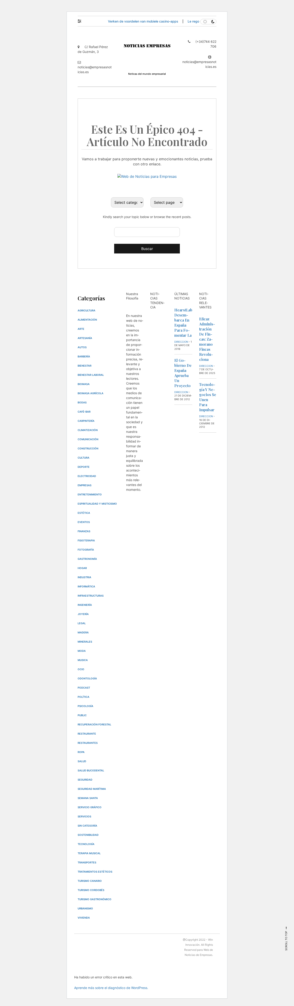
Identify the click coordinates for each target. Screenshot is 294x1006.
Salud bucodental (91, 770)
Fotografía (86, 549)
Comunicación (88, 439)
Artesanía (85, 338)
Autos (82, 347)
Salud (82, 761)
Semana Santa (88, 798)
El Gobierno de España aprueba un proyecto (183, 373)
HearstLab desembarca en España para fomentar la (183, 323)
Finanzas (84, 531)
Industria (84, 577)
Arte (81, 329)
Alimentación (87, 319)
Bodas (82, 402)
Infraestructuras (91, 595)
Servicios (84, 816)
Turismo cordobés (91, 890)
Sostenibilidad (88, 834)
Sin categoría (87, 825)
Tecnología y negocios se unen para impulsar (207, 397)
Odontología (87, 678)
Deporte (84, 467)
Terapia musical (89, 853)
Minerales (85, 641)
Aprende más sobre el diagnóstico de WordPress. (111, 988)
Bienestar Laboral (91, 375)
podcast (84, 687)
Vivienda (84, 917)
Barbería (84, 356)
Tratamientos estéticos (95, 871)
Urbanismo (85, 908)
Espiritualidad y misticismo (97, 503)
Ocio (81, 669)
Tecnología (86, 844)
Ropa (81, 752)
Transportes (87, 862)
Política (83, 696)
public (82, 715)
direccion (181, 341)
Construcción (88, 448)
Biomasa (84, 384)
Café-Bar (84, 411)
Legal (82, 623)
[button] (82, 20)
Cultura (83, 457)
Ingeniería (85, 604)
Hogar (82, 568)
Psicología (85, 706)
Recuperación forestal (94, 724)
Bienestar (84, 365)
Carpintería (86, 421)
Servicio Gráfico (90, 807)
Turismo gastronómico (94, 899)
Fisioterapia (86, 540)
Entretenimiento (90, 494)
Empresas (84, 485)
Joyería (83, 614)
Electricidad (87, 476)
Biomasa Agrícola (90, 393)
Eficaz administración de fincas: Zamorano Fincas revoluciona (207, 339)
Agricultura (86, 310)
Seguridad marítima (92, 788)
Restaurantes (88, 742)
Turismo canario (90, 880)
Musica (83, 660)
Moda (82, 650)
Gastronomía (87, 558)
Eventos (84, 522)
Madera (83, 632)
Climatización (88, 430)
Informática (86, 586)
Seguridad (85, 779)
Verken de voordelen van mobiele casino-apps (143, 21)
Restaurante (87, 733)
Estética (84, 512)
